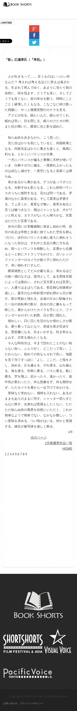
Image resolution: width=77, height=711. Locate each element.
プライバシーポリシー (31, 703)
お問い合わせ (10, 703)
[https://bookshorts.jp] (17, 4)
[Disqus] (38, 510)
